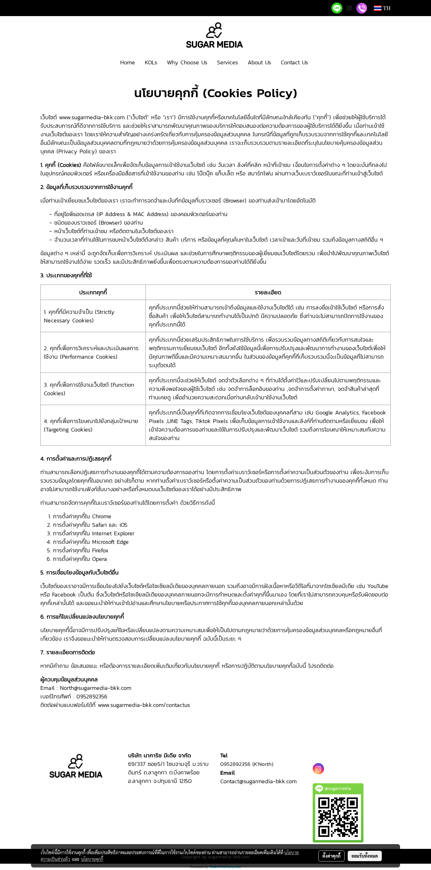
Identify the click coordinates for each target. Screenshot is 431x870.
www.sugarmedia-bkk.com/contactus (144, 705)
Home (127, 62)
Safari (99, 524)
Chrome (101, 516)
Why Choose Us (187, 62)
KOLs (151, 62)
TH (386, 8)
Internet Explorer (113, 533)
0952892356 (236, 764)
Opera (99, 559)
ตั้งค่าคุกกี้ (331, 856)
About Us (259, 62)
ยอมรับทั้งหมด (364, 856)
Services (227, 62)
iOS (123, 524)
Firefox (100, 550)
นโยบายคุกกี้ (92, 859)
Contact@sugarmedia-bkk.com (259, 781)
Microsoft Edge (110, 542)
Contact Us (294, 62)
